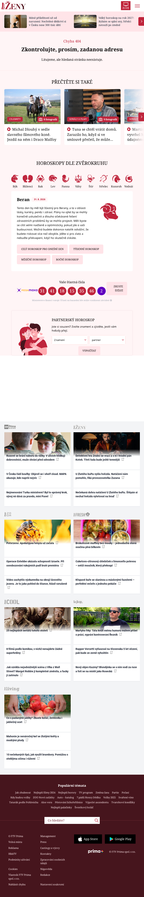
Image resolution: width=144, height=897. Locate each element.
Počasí (125, 792)
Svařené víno (126, 797)
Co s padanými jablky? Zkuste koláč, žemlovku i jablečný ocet (34, 719)
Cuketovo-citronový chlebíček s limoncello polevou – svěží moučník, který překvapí (106, 563)
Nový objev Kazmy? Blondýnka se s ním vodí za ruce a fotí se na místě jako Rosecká (106, 669)
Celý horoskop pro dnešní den (42, 249)
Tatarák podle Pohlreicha (23, 802)
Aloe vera (46, 802)
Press (43, 842)
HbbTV (12, 853)
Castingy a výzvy (50, 848)
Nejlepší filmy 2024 (44, 792)
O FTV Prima (15, 836)
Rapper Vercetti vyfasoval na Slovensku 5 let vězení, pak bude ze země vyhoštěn (107, 650)
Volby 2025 (109, 797)
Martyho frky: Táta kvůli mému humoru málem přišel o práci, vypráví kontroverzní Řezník (106, 632)
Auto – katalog (65, 797)
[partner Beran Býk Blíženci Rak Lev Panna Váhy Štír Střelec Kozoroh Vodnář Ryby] (107, 340)
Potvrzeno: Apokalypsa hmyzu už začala (30, 543)
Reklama (13, 848)
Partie (115, 792)
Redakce (45, 875)
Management (48, 836)
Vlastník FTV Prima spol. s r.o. (19, 876)
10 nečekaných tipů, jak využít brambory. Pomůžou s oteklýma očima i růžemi (37, 756)
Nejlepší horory (67, 792)
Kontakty (45, 853)
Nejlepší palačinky (61, 807)
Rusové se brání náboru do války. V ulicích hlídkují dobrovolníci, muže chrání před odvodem (35, 457)
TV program (86, 792)
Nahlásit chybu (17, 884)
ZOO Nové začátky (43, 797)
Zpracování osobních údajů (52, 861)
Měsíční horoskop (33, 259)
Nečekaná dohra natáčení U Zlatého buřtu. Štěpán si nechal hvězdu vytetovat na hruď (107, 494)
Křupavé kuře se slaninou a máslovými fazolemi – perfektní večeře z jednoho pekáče (105, 581)
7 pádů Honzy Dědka (88, 797)
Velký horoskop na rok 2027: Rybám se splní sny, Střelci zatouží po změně (116, 21)
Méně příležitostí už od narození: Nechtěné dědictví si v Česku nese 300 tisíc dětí (47, 21)
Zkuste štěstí (118, 288)
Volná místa (15, 842)
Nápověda (46, 869)
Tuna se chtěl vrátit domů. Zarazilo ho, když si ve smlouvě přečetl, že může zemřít (92, 137)
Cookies (13, 869)
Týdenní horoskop (86, 249)
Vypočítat (89, 350)
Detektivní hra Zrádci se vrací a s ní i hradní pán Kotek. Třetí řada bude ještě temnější (103, 457)
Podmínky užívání (19, 859)
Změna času (102, 792)
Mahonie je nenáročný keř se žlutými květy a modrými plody (32, 738)
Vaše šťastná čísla (72, 282)
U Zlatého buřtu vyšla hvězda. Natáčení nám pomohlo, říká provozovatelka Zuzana (102, 475)
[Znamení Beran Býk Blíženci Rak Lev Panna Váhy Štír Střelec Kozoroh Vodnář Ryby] (70, 340)
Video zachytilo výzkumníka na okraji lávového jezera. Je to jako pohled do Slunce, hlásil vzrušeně (36, 581)
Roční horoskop (67, 259)
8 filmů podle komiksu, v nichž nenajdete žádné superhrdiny (34, 650)
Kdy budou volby (20, 797)
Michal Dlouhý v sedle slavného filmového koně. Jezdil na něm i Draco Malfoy (31, 134)
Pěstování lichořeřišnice (69, 802)
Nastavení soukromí (52, 884)
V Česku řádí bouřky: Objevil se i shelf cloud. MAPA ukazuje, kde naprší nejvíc (36, 475)
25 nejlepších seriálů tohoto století (27, 630)
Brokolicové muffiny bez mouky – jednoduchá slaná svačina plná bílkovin (106, 545)
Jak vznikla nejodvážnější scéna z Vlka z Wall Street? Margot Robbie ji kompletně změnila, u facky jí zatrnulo (37, 671)
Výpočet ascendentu (97, 802)
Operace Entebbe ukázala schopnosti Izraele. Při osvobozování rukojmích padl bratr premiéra (35, 563)
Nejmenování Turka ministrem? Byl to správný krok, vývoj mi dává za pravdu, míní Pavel (36, 494)
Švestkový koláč (84, 807)
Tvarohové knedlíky (123, 802)
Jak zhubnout (23, 792)
